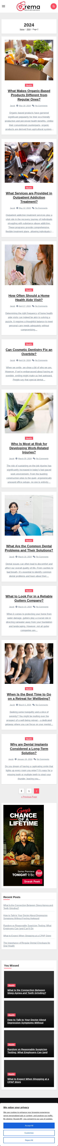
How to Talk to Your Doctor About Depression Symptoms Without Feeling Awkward (26, 1022)
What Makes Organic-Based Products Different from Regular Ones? (29, 95)
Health (29, 85)
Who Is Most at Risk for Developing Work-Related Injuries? (29, 448)
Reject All (29, 1140)
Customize (29, 1133)
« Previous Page (29, 797)
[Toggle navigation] (3, 6)
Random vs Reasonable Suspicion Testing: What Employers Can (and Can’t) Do (27, 1052)
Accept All (29, 1125)
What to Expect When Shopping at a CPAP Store (27, 936)
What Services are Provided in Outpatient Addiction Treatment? (29, 197)
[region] (29, 1124)
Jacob (12, 106)
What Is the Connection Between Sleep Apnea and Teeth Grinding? (26, 992)
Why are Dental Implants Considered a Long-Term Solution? (29, 749)
